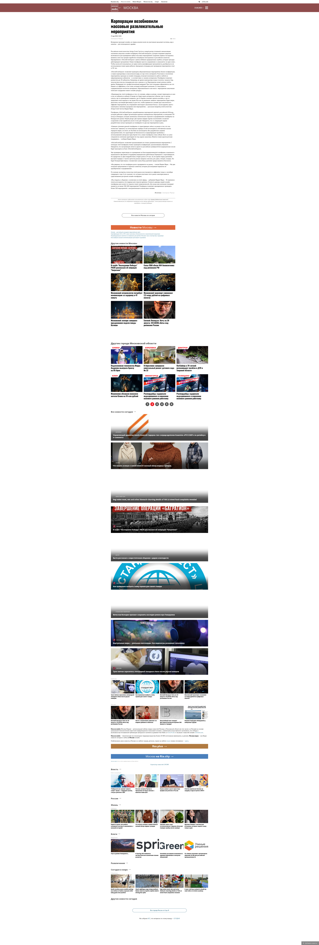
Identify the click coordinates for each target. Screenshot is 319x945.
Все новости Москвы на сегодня (143, 215)
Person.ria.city (148, 2)
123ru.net (205, 2)
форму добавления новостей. (159, 199)
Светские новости (114, 761)
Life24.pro (113, 808)
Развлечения (118, 863)
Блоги (114, 834)
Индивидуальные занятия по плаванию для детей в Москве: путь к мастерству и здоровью (137, 236)
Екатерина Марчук (117, 39)
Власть (114, 769)
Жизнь (114, 805)
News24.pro (114, 837)
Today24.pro (114, 873)
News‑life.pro (137, 2)
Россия (114, 798)
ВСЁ (149, 918)
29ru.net (113, 704)
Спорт (157, 2)
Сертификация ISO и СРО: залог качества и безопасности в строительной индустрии (135, 234)
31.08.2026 (198, 7)
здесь (186, 741)
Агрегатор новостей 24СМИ (159, 764)
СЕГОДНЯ (177, 918)
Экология (164, 2)
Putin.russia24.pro (116, 773)
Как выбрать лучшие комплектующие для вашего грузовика (128, 237)
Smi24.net (113, 679)
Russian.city (115, 2)
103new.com (199, 732)
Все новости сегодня (122, 412)
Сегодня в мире (119, 870)
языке (168, 741)
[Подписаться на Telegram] (199, 1)
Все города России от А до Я (159, 910)
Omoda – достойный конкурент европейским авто (125, 232)
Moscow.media (125, 2)
